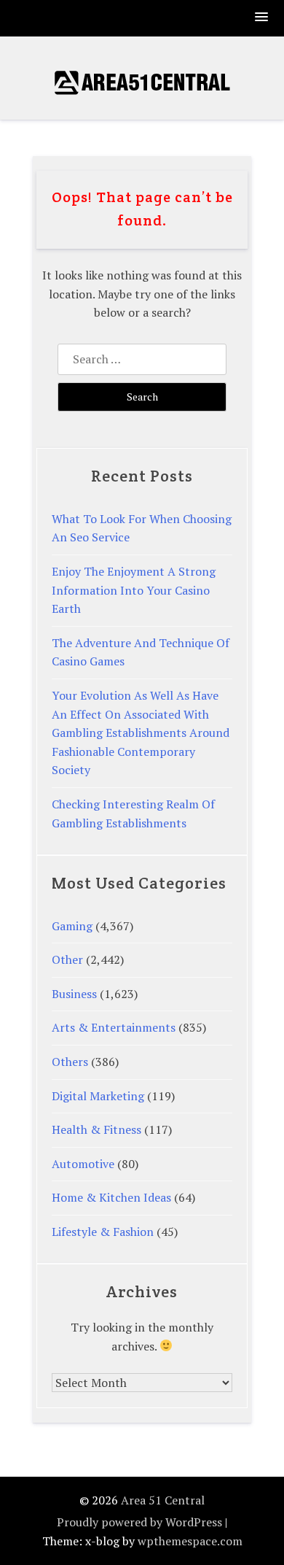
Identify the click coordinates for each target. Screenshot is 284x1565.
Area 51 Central (163, 1500)
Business (74, 994)
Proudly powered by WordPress (139, 1522)
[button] (262, 17)
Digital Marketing (98, 1096)
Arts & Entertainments (113, 1027)
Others (70, 1062)
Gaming (72, 926)
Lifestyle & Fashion (103, 1232)
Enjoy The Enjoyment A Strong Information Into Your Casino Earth (134, 590)
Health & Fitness (96, 1129)
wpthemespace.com (190, 1541)
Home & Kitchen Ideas (111, 1197)
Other (67, 959)
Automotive (83, 1164)
